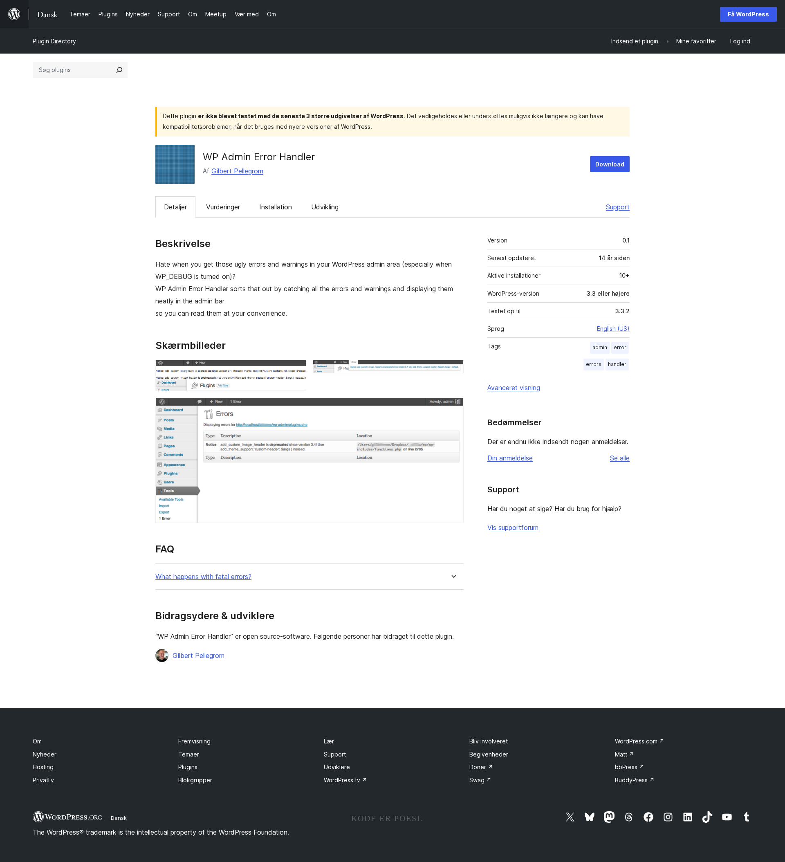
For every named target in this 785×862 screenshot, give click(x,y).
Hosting (43, 766)
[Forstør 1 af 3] (295, 371)
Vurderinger (223, 207)
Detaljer (175, 207)
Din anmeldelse (510, 458)
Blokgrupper (195, 780)
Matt (624, 754)
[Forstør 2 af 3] (453, 371)
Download (609, 164)
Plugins (187, 766)
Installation (275, 207)
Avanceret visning (513, 388)
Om (37, 741)
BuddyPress (635, 780)
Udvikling (325, 207)
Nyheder (44, 754)
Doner (481, 766)
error (620, 347)
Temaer (188, 754)
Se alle (620, 458)
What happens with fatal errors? (203, 577)
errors (593, 364)
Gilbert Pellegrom (237, 171)
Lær (329, 741)
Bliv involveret (488, 741)
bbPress (629, 766)
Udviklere (337, 766)
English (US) (613, 328)
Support (618, 207)
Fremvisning (194, 741)
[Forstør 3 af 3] (453, 408)
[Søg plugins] (119, 70)
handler (617, 364)
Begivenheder (488, 754)
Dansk (119, 818)
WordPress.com (639, 741)
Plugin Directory (54, 41)
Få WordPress (748, 14)
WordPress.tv (345, 780)
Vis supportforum (512, 527)
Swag (480, 780)
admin (599, 347)
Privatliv (43, 780)
